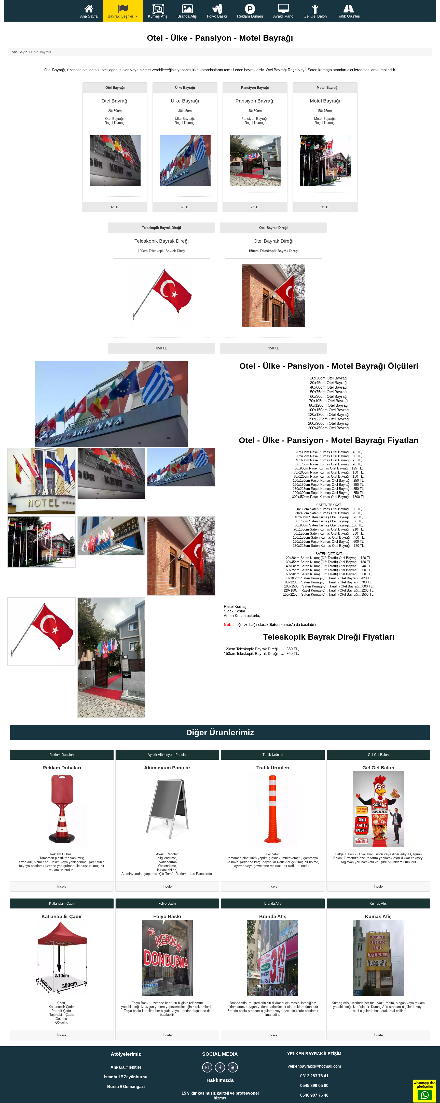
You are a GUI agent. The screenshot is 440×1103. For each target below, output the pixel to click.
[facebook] (220, 1067)
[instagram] (207, 1067)
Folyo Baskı (217, 16)
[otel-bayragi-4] (41, 542)
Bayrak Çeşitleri (121, 16)
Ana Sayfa (89, 16)
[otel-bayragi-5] (111, 657)
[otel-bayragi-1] (41, 481)
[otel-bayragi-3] (181, 467)
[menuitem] (89, 11)
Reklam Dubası (250, 16)
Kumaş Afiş (157, 16)
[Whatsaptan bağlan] (424, 1095)
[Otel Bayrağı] (111, 404)
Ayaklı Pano (283, 16)
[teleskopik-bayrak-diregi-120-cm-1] (181, 556)
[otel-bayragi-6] (111, 535)
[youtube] (233, 1067)
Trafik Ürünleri (348, 16)
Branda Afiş (187, 16)
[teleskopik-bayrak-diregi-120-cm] (41, 631)
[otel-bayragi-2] (111, 473)
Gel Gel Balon (315, 16)
